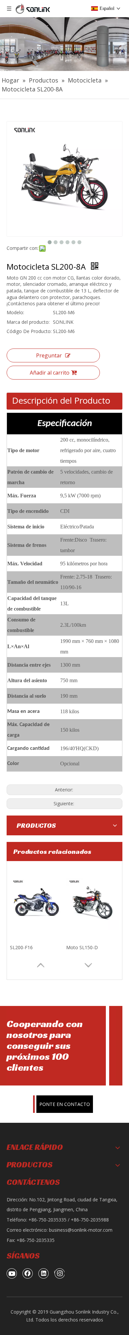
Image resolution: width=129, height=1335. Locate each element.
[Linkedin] (43, 1273)
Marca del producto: (28, 322)
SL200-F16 (21, 947)
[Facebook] (27, 1273)
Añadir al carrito (49, 372)
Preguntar (49, 355)
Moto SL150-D (82, 947)
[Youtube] (12, 1273)
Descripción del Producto (61, 400)
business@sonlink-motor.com (80, 1230)
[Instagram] (59, 1273)
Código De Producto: (29, 331)
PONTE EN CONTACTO (64, 1104)
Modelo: (15, 312)
